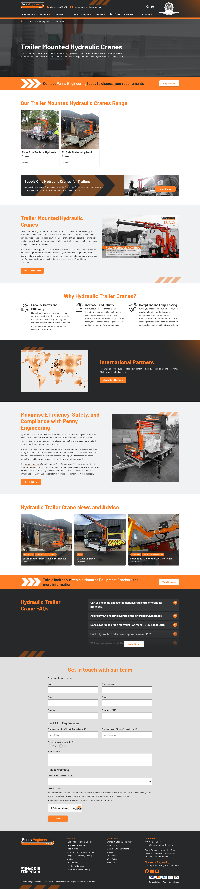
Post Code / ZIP (109, 710)
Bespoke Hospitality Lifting (79, 855)
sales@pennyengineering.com (159, 845)
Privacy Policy (69, 800)
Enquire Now (169, 83)
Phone (105, 697)
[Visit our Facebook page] (147, 871)
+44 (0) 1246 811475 (153, 841)
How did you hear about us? (60, 775)
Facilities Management (77, 845)
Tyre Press (115, 14)
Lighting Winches (80, 14)
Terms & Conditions (89, 800)
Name (50, 684)
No (65, 746)
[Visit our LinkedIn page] (152, 871)
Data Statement (55, 788)
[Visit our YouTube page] (157, 871)
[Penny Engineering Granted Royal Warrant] (169, 14)
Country (51, 710)
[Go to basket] (152, 6)
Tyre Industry (73, 862)
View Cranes (165, 189)
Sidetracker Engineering (157, 862)
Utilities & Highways (76, 866)
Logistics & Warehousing (78, 869)
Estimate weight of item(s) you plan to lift (67, 729)
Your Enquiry (54, 751)
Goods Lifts (60, 14)
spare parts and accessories (68, 470)
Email (50, 697)
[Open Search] (147, 6)
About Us (145, 14)
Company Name (109, 684)
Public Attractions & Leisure (80, 841)
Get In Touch (31, 482)
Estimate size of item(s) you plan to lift (120, 729)
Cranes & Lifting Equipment (35, 14)
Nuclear (99, 14)
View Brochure (169, 582)
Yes (54, 746)
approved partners (32, 464)
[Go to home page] (32, 5)
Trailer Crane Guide (32, 270)
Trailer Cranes (59, 21)
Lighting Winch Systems (118, 848)
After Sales (129, 14)
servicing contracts (54, 455)
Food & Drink (72, 848)
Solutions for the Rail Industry (80, 852)
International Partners (113, 380)
